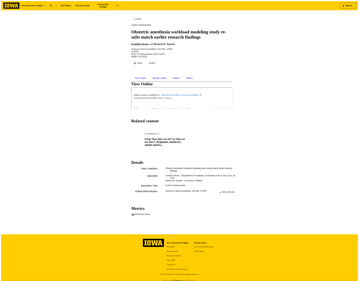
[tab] (140, 78)
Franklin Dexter (140, 44)
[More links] (117, 5)
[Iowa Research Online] (11, 6)
